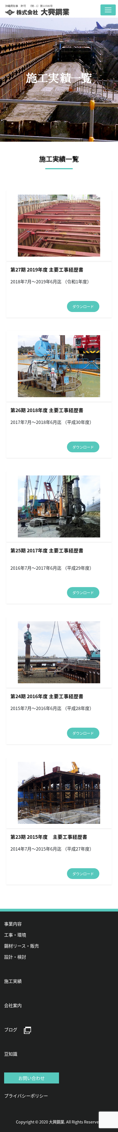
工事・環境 (15, 934)
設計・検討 (15, 956)
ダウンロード (83, 306)
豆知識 (10, 1053)
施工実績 (13, 981)
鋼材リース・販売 (21, 945)
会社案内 (13, 1005)
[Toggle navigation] (108, 9)
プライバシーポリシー (26, 1095)
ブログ (10, 1029)
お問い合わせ (31, 1078)
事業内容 (13, 923)
